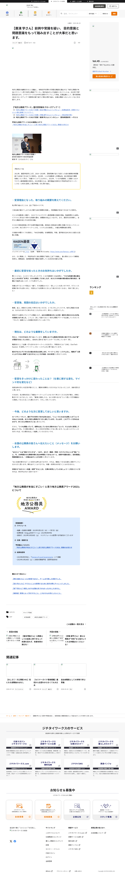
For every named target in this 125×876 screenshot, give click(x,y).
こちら (27, 251)
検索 (114, 13)
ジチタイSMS (73, 849)
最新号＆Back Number (101, 71)
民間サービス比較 (77, 1)
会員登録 (49, 861)
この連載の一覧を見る (75, 624)
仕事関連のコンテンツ (53, 837)
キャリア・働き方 (24, 716)
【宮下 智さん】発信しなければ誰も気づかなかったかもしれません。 (36, 588)
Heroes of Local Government (42, 557)
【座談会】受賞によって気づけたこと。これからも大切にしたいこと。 (37, 593)
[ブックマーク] (74, 42)
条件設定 (91, 13)
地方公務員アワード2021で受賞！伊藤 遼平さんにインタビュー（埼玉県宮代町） (44, 115)
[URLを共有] (79, 42)
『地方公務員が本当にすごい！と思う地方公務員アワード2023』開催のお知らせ (40, 124)
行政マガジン (50, 853)
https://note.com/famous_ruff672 (62, 251)
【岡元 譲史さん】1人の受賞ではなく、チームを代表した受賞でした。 (37, 579)
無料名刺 (91, 1)
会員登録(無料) (99, 6)
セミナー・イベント (53, 849)
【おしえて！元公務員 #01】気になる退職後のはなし (18, 681)
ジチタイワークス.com (39, 1)
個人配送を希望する (103, 76)
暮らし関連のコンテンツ (54, 841)
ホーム (8, 716)
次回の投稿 (54, 631)
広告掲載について (97, 833)
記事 (14, 716)
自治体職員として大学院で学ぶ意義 (73, 681)
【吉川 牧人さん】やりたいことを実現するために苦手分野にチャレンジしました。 (41, 583)
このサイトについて (53, 833)
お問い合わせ (78, 871)
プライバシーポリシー (62, 871)
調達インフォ (73, 845)
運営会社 (48, 871)
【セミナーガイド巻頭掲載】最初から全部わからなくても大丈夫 (46, 682)
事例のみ (105, 13)
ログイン (114, 6)
